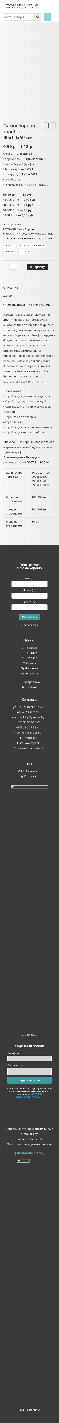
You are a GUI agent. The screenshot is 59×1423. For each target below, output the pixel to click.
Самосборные (26, 229)
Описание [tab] (10, 287)
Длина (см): (29, 578)
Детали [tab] (9, 295)
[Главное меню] (47, 17)
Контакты (29, 699)
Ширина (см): (29, 590)
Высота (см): (30, 601)
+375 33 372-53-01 (28, 722)
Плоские (47, 238)
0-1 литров (19, 233)
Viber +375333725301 (28, 732)
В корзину (37, 267)
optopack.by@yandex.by (28, 717)
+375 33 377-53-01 (28, 727)
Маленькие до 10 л (28, 238)
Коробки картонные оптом (22, 4)
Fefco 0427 (34, 233)
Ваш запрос (15, 1065)
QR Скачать (28, 1034)
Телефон (13, 1053)
